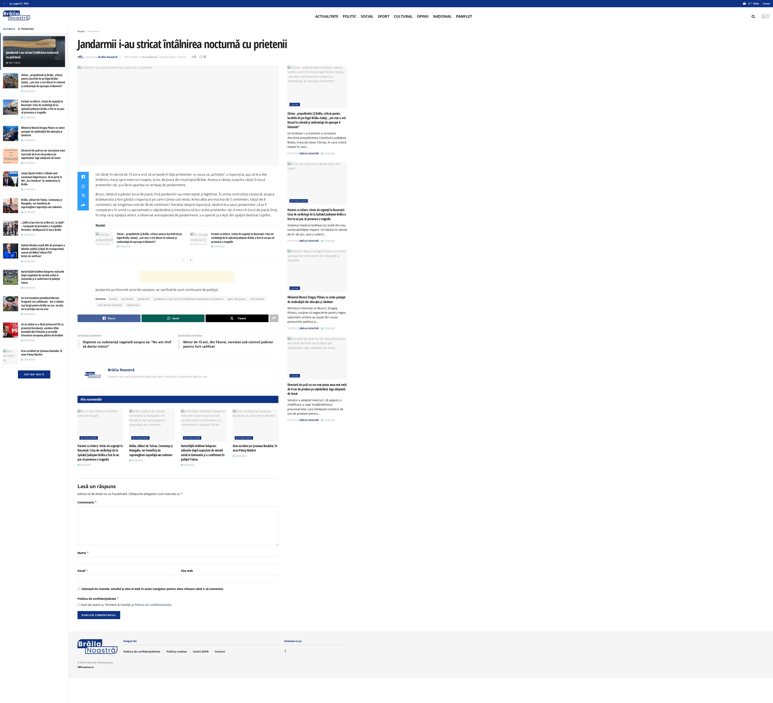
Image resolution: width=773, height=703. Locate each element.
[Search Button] (753, 16)
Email (83, 571)
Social (367, 16)
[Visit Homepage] (16, 16)
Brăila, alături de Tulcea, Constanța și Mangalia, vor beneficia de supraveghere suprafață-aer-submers (41, 203)
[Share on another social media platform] (83, 205)
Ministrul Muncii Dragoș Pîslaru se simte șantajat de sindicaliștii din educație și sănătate (43, 131)
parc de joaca (237, 299)
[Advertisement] (187, 276)
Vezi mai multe (34, 374)
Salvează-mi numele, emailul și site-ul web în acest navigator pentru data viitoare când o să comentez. (153, 589)
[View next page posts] (191, 259)
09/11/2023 (131, 57)
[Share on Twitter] (83, 196)
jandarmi (144, 299)
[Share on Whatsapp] (83, 186)
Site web (187, 571)
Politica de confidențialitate (98, 599)
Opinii (423, 16)
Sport (383, 16)
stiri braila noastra (110, 305)
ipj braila (127, 299)
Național (442, 16)
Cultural (403, 16)
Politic (349, 16)
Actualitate (326, 16)
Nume (83, 553)
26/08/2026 (137, 460)
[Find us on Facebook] (4, 3)
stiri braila (257, 299)
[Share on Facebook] (83, 176)
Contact (766, 3)
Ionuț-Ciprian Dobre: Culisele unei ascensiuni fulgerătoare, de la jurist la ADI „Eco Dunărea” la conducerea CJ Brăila (41, 178)
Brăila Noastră (107, 57)
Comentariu (87, 502)
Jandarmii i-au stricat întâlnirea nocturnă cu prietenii (32, 54)
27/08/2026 (124, 246)
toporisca (133, 305)
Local (295, 104)
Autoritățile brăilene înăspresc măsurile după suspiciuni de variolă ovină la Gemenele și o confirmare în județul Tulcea (42, 277)
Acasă (81, 31)
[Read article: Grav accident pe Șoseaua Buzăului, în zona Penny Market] (255, 425)
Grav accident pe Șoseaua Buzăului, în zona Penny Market (41, 352)
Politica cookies (176, 651)
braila (113, 299)
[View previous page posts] (183, 259)
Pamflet (464, 16)
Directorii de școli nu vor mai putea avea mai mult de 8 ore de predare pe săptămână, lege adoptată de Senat (43, 154)
